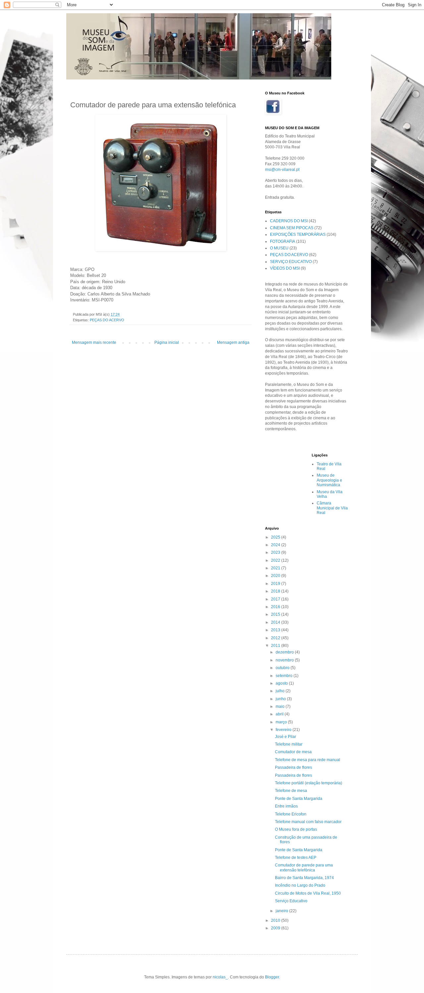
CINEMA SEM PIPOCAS (291, 228)
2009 (276, 928)
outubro (283, 667)
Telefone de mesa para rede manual (307, 760)
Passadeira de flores (293, 767)
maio (281, 706)
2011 (276, 645)
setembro (284, 675)
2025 (276, 537)
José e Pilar (285, 736)
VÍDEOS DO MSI (285, 268)
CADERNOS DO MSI (289, 221)
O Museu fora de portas (296, 829)
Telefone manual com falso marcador (308, 821)
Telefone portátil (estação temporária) (308, 783)
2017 (276, 599)
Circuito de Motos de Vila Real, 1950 (308, 893)
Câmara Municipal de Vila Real (332, 508)
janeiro (282, 911)
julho (281, 691)
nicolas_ (220, 977)
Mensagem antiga (233, 342)
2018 (276, 591)
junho (281, 699)
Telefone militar (288, 744)
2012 (276, 638)
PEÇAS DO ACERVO (107, 320)
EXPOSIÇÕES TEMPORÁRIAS (298, 234)
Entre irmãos (286, 806)
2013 (276, 630)
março (282, 722)
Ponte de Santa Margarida (298, 798)
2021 (276, 568)
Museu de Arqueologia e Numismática (329, 480)
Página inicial (166, 342)
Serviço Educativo (291, 901)
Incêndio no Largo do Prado (300, 885)
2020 (276, 575)
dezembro (285, 652)
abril (280, 714)
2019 (276, 583)
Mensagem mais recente (94, 342)
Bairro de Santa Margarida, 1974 (304, 877)
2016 (276, 606)
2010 (276, 920)
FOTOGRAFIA (282, 241)
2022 (276, 560)
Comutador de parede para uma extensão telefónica (304, 867)
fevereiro (284, 729)
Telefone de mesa (291, 790)
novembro (285, 660)
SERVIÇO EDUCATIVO (291, 261)
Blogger (272, 977)
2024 (276, 545)
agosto (282, 683)
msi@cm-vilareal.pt (282, 169)
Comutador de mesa (293, 752)
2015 (276, 614)
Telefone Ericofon (290, 814)
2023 (276, 552)
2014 (276, 622)
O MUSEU (279, 248)
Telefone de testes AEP (295, 857)
